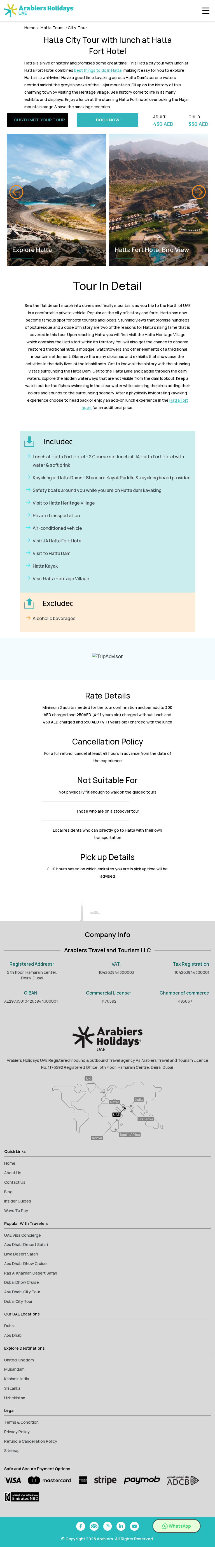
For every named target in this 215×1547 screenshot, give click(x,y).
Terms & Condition (21, 1422)
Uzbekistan (14, 1397)
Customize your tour (39, 120)
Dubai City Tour (18, 1301)
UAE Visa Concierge (22, 1235)
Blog (8, 1191)
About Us (12, 1172)
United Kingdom (19, 1360)
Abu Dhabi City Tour (22, 1291)
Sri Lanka (12, 1388)
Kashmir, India (16, 1378)
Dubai (9, 1325)
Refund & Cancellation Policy (30, 1441)
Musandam (14, 1369)
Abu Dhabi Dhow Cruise (25, 1263)
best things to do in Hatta (97, 70)
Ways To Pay (16, 1210)
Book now (107, 120)
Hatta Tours (52, 27)
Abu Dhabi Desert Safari (26, 1244)
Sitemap (12, 1450)
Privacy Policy (17, 1431)
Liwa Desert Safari (21, 1254)
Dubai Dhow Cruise (21, 1282)
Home (30, 27)
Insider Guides (17, 1201)
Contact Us (14, 1182)
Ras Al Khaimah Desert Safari (30, 1273)
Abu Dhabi (13, 1335)
